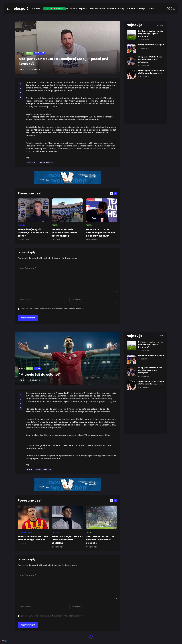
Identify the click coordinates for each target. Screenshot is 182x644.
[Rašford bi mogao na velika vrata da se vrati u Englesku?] (67, 517)
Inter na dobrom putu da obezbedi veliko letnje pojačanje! (100, 539)
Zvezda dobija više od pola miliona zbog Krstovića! (33, 538)
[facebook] (20, 83)
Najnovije (134, 25)
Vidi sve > (160, 25)
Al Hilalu (87, 393)
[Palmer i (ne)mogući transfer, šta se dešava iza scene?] (33, 210)
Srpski (66, 398)
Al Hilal (29, 469)
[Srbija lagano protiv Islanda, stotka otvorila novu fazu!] (131, 74)
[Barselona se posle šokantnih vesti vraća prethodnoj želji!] (67, 210)
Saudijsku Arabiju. (79, 98)
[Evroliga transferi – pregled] (131, 48)
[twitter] (20, 88)
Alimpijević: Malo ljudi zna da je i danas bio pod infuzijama (150, 59)
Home (21, 53)
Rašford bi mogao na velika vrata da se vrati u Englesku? (67, 539)
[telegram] (20, 93)
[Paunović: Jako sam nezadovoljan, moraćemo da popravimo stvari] (101, 210)
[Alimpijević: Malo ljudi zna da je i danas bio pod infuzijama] (131, 60)
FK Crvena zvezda (25, 532)
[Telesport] (20, 9)
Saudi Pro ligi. (55, 85)
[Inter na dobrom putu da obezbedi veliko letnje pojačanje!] (101, 517)
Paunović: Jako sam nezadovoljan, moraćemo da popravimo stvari (101, 232)
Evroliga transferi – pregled (151, 44)
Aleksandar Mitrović (43, 469)
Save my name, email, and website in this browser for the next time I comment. (52, 309)
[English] (3, 640)
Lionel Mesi (31, 162)
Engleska (21, 225)
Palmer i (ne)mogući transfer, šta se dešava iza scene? (33, 232)
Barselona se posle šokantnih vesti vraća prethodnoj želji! (64, 232)
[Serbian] (5, 640)
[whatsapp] (20, 97)
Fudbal (29, 53)
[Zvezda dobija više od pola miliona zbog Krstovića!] (33, 517)
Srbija (37, 369)
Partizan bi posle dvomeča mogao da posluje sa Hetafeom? (150, 33)
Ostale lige (39, 53)
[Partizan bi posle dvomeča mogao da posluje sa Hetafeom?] (131, 35)
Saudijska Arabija (46, 162)
